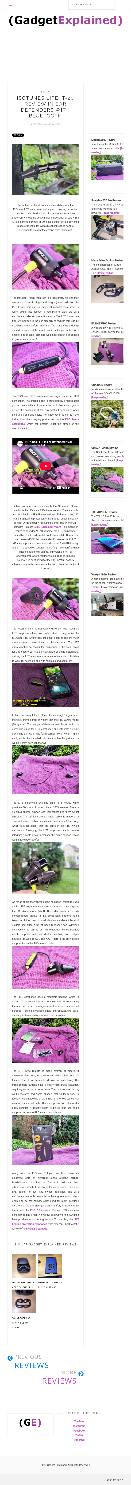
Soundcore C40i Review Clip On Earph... (21, 1323)
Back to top (114, 1480)
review (45, 92)
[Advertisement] (65, 59)
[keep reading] (111, 212)
